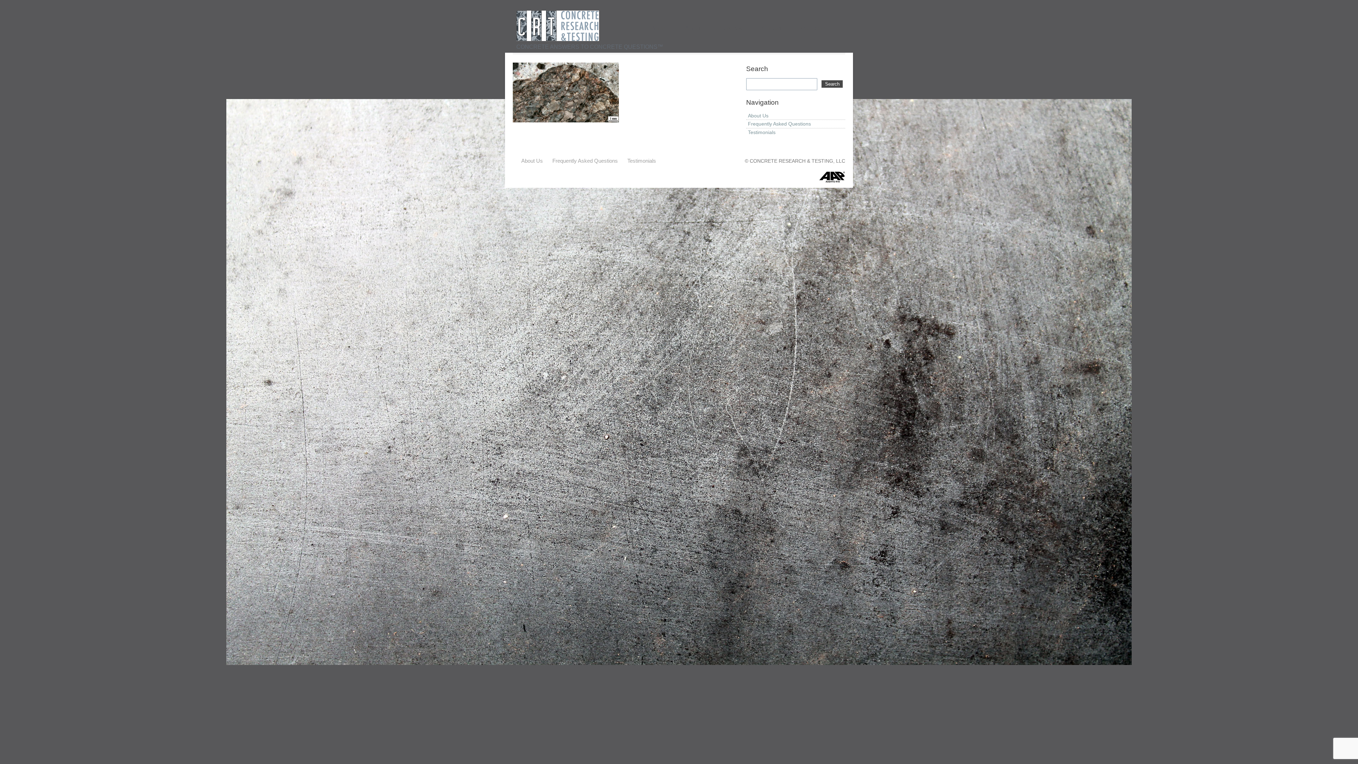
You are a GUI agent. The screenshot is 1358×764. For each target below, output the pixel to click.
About (692, 28)
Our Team (813, 28)
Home (658, 28)
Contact (771, 28)
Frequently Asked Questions (779, 124)
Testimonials (762, 132)
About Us (758, 115)
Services (731, 28)
